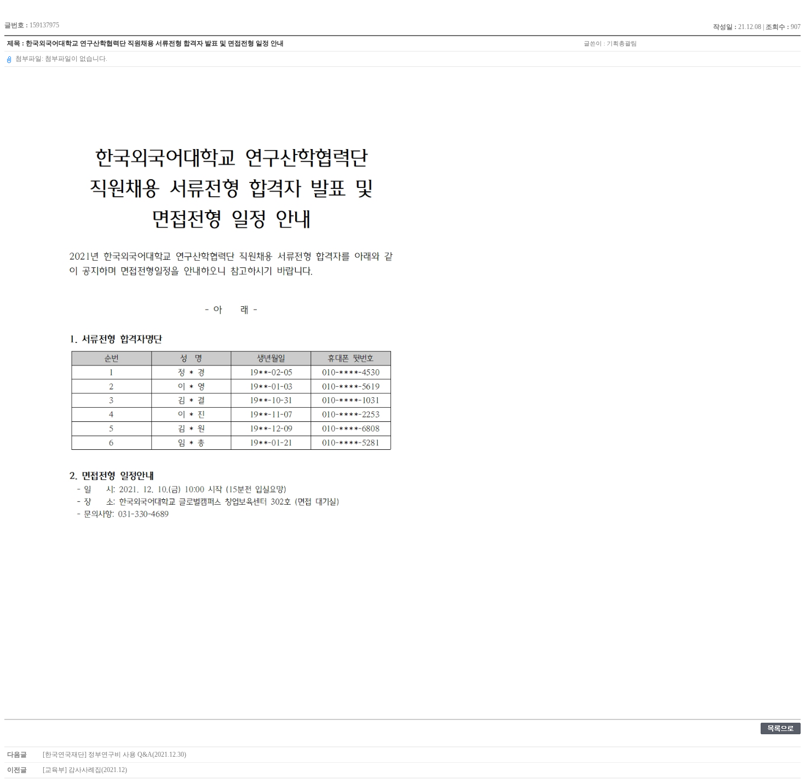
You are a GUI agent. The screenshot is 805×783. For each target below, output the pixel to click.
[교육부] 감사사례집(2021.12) (85, 770)
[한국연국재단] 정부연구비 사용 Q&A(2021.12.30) (114, 754)
